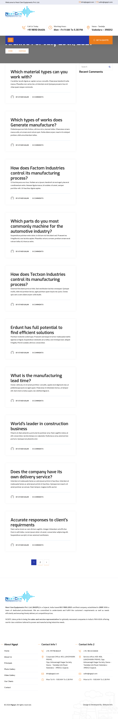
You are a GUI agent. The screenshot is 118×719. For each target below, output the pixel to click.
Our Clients (8, 681)
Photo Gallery (9, 669)
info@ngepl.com (87, 2)
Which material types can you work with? (39, 74)
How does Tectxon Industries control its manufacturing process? (38, 279)
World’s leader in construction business (39, 426)
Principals (8, 663)
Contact (7, 687)
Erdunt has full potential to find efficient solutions (36, 330)
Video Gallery (9, 675)
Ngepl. (13, 705)
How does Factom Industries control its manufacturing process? (38, 173)
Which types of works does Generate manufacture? (36, 122)
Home (10, 51)
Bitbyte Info (108, 704)
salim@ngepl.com (106, 2)
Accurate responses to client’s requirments (39, 522)
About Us (8, 657)
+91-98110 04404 (90, 651)
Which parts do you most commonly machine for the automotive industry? (37, 226)
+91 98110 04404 (36, 29)
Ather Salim (23, 97)
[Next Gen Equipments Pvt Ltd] (20, 12)
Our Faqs (22, 51)
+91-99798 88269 (53, 651)
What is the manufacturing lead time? (36, 378)
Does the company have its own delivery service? (36, 474)
